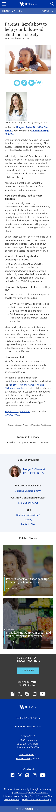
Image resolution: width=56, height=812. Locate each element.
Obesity (28, 520)
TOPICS (45, 11)
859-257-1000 (12, 415)
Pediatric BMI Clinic (28, 503)
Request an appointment (17, 412)
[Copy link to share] (38, 83)
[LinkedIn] (34, 694)
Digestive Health (27, 443)
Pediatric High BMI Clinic (21, 385)
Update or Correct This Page (36, 800)
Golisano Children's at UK (28, 491)
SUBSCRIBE (28, 670)
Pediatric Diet (28, 524)
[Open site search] (52, 4)
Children (11, 443)
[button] (4, 4)
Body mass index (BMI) (28, 515)
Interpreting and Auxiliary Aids (19, 796)
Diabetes (44, 443)
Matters (12, 11)
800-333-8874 (23, 759)
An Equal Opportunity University (31, 793)
